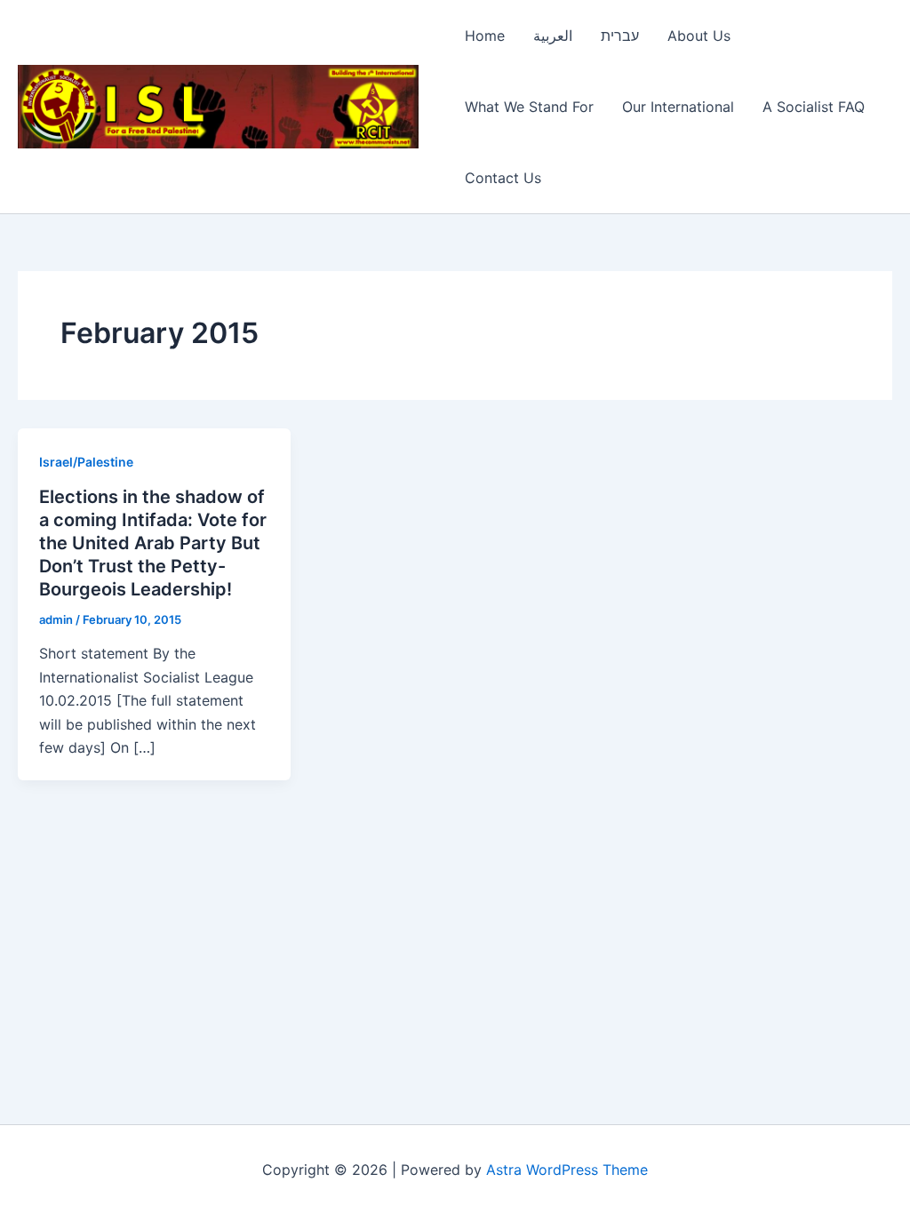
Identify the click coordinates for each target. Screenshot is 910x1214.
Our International (678, 107)
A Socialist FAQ (813, 107)
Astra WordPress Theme (567, 1169)
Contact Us (503, 178)
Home (485, 35)
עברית (620, 35)
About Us (698, 35)
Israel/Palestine (86, 461)
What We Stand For (529, 107)
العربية (552, 35)
